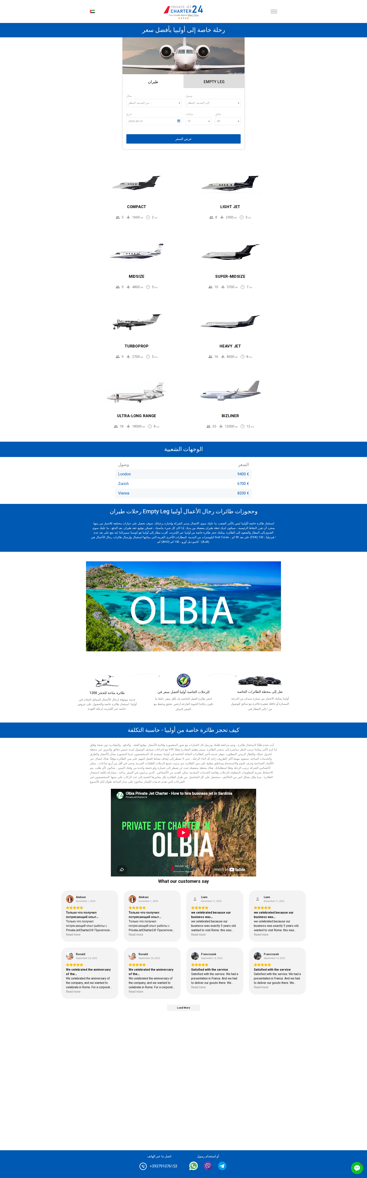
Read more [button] (73, 935)
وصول (188, 96)
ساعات (189, 114)
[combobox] (154, 103)
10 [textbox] (188, 121)
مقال (129, 96)
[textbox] (154, 103)
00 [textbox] (218, 121)
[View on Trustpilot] (70, 899)
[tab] (153, 81)
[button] (357, 1168)
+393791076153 (163, 1166)
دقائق (218, 114)
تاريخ (129, 114)
